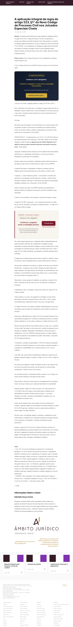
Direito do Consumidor (25, 610)
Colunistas (22, 604)
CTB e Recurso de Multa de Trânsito (61, 604)
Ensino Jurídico (23, 618)
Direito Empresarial (7, 612)
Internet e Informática (58, 618)
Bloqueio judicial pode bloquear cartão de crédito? (12, 566)
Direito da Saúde (23, 608)
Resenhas (39, 623)
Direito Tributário (40, 616)
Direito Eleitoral (57, 610)
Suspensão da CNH (24, 625)
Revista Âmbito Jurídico (10, 3)
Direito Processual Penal (8, 616)
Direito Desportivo (7, 610)
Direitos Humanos (57, 616)
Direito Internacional (41, 612)
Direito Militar (56, 612)
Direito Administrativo (8, 606)
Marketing (22, 621)
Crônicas (39, 604)
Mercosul (39, 621)
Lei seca (5, 621)
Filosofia (39, 618)
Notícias (21, 2)
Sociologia (56, 623)
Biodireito (39, 602)
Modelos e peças (57, 621)
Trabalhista (39, 625)
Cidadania (56, 602)
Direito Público (23, 616)
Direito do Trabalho (41, 610)
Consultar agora (48, 223)
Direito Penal (6, 614)
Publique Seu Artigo (30, 3)
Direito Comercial (57, 606)
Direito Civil (39, 606)
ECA (4, 618)
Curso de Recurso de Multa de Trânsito (55, 3)
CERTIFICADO (41, 2)
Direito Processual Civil (20, 533)
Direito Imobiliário (24, 612)
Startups (5, 625)
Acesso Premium (23, 602)
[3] (38, 275)
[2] (56, 260)
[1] (54, 103)
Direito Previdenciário (24, 614)
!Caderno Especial (7, 602)
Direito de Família (40, 608)
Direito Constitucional (8, 608)
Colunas (5, 604)
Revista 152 (30, 533)
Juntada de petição (34, 564)
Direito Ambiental (23, 606)
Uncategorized (57, 625)
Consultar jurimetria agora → (36, 95)
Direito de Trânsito (58, 608)
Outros (21, 623)
